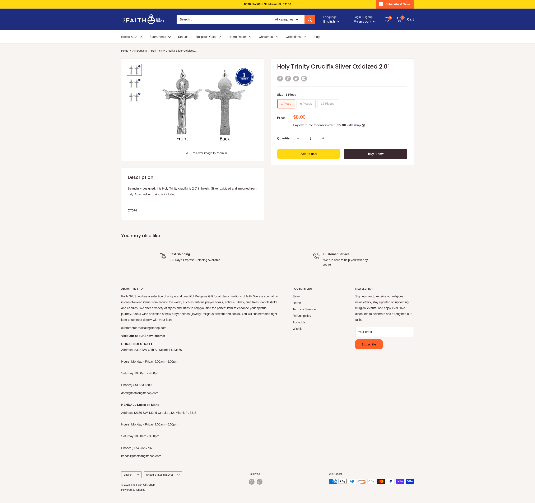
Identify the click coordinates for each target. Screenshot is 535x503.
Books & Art (129, 36)
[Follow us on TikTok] (259, 482)
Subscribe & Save (398, 4)
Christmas (266, 36)
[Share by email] (304, 78)
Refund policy (302, 315)
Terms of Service (304, 309)
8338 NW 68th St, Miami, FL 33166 (267, 4)
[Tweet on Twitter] (296, 78)
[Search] (309, 19)
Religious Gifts (206, 36)
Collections (294, 36)
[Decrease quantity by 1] (297, 138)
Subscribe (369, 344)
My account (363, 21)
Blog (316, 36)
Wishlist (298, 328)
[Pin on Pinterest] (288, 78)
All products (139, 50)
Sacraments (157, 36)
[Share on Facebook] (280, 78)
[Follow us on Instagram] (252, 482)
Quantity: (284, 138)
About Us (299, 322)
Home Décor (237, 36)
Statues (183, 36)
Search (297, 296)
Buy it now (375, 153)
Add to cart (309, 153)
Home (124, 50)
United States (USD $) (159, 474)
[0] (387, 19)
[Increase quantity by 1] (323, 138)
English (128, 474)
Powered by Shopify (133, 489)
